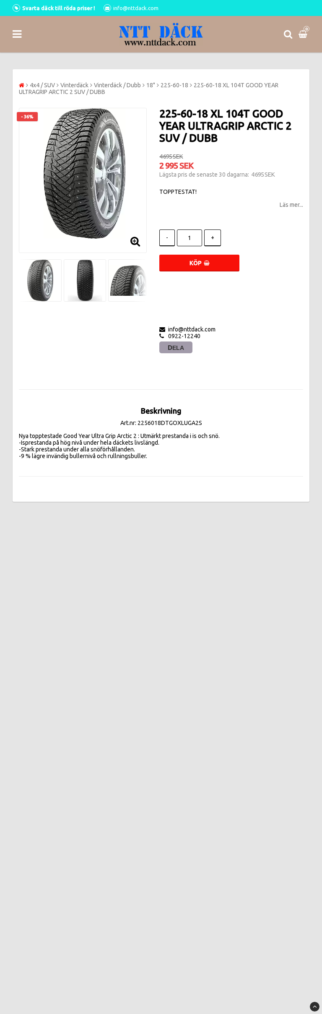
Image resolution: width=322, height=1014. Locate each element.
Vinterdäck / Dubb (117, 85)
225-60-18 (174, 85)
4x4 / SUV (42, 85)
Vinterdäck (74, 85)
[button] (304, 34)
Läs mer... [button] (291, 204)
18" (150, 85)
